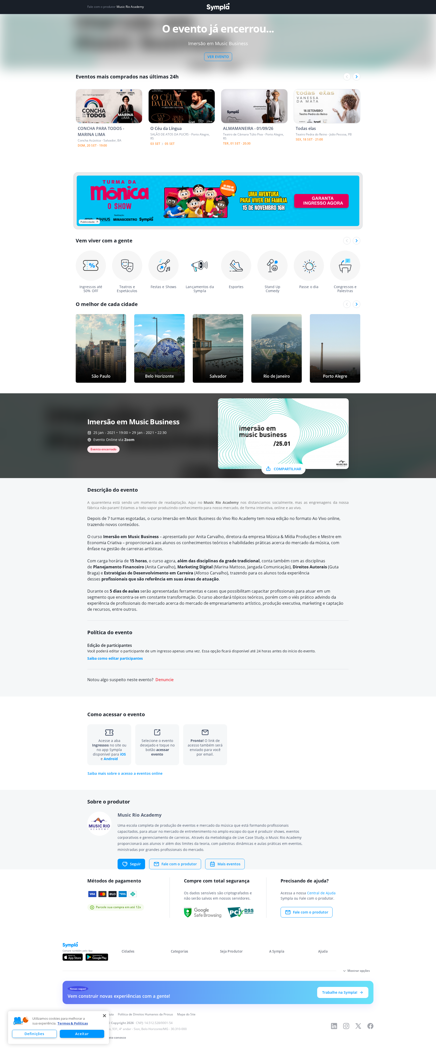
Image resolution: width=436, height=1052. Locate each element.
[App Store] (73, 957)
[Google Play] (97, 957)
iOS (123, 754)
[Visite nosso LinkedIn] (334, 1026)
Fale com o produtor (179, 864)
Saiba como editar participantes (115, 658)
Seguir (135, 864)
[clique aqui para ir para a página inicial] (218, 7)
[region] (58, 1027)
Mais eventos (228, 864)
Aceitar (82, 1033)
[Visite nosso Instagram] (346, 1026)
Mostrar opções (358, 970)
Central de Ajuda (321, 893)
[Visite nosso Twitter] (358, 1026)
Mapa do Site (186, 1014)
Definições (34, 1033)
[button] (21, 1021)
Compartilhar (287, 468)
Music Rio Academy (130, 7)
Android (111, 758)
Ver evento (218, 56)
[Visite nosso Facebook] (370, 1026)
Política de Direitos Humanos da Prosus (145, 1014)
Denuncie (164, 679)
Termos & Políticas (73, 1023)
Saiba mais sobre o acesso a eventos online (125, 773)
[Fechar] (104, 1015)
